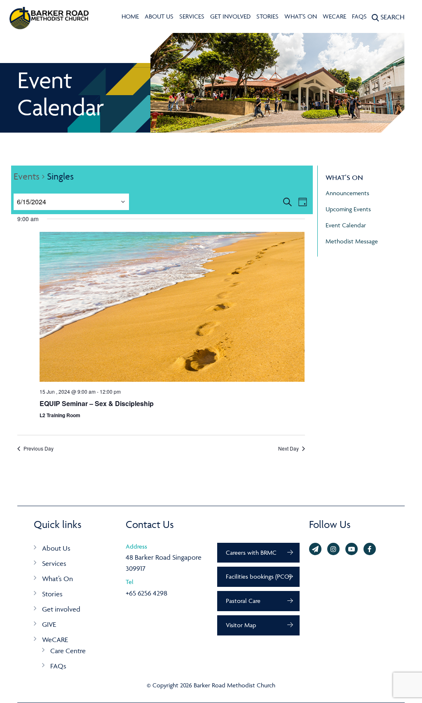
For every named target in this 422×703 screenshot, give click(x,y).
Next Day (288, 448)
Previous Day (38, 448)
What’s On (57, 579)
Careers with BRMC (251, 552)
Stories (267, 16)
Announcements (347, 193)
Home (130, 16)
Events (27, 176)
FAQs (359, 16)
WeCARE (334, 16)
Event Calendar (346, 225)
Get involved (230, 16)
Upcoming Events (348, 209)
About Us (159, 16)
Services (191, 16)
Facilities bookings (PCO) (258, 576)
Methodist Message (352, 241)
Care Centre (68, 651)
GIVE (49, 624)
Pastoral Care (243, 601)
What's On (300, 16)
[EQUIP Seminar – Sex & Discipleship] (172, 307)
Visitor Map (241, 625)
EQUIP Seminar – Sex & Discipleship (97, 403)
